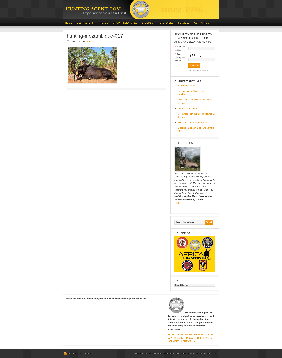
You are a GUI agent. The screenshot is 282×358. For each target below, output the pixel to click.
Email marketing (193, 70)
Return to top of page (80, 354)
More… (177, 203)
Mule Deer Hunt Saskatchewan (192, 122)
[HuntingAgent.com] (141, 18)
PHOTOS (102, 22)
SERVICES (183, 22)
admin (88, 41)
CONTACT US (201, 22)
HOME (68, 22)
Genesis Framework (188, 354)
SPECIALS (147, 22)
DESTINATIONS (84, 22)
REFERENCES (165, 22)
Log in (216, 354)
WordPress (206, 354)
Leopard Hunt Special (187, 108)
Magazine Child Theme (163, 354)
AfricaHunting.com (186, 85)
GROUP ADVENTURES (125, 22)
